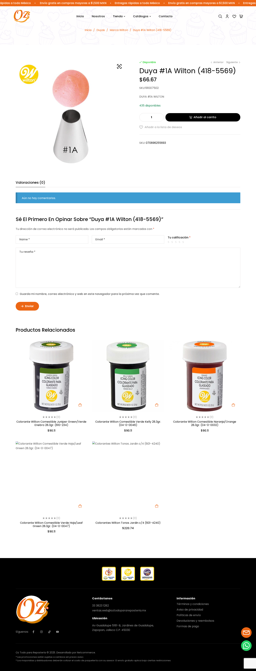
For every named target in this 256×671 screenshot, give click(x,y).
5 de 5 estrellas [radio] (183, 242)
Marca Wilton (119, 30)
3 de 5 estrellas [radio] (176, 242)
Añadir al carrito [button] (80, 404)
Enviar (29, 306)
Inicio (88, 30)
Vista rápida (80, 354)
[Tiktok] (49, 631)
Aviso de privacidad (190, 610)
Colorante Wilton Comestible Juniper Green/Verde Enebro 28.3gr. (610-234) (51, 423)
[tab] (30, 184)
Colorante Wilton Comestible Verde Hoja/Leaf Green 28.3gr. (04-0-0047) (51, 524)
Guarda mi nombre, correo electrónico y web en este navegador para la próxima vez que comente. (90, 294)
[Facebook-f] (33, 631)
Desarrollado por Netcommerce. (76, 652)
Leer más (80, 505)
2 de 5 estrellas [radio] (172, 242)
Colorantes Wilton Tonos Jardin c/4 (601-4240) (128, 523)
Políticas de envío (189, 615)
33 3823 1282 (100, 606)
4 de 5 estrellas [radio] (180, 242)
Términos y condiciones (193, 604)
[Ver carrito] (241, 16)
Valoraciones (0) (30, 182)
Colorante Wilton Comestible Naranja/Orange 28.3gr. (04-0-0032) (204, 423)
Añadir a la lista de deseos (163, 127)
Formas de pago (188, 626)
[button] (119, 66)
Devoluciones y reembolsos (195, 621)
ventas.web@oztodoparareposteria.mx (119, 610)
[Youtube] (57, 631)
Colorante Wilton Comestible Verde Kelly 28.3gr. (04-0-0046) (128, 423)
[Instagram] (41, 631)
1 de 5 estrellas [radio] (169, 242)
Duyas (100, 30)
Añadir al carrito (204, 117)
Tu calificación (179, 237)
